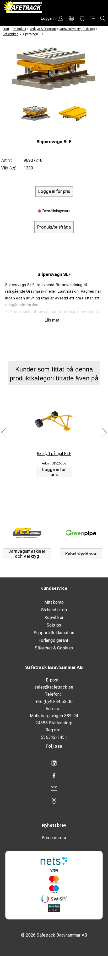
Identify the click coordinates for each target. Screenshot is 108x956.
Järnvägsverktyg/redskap (77, 29)
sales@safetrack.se (54, 687)
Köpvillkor (54, 617)
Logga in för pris (54, 472)
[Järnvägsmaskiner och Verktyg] (27, 533)
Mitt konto (54, 602)
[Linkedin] (54, 763)
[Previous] (4, 432)
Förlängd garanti (54, 640)
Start (6, 29)
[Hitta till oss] (54, 801)
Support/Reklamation (54, 632)
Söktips (54, 625)
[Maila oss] (54, 788)
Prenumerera (54, 837)
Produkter (19, 29)
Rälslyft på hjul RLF (54, 453)
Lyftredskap (10, 34)
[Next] (104, 432)
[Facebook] (54, 776)
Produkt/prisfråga (54, 227)
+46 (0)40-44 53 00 (54, 701)
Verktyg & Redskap (43, 29)
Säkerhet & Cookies (54, 647)
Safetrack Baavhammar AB (54, 667)
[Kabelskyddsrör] (81, 533)
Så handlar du (54, 609)
